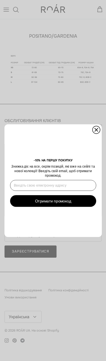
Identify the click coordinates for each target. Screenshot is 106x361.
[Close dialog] (96, 130)
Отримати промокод (53, 201)
